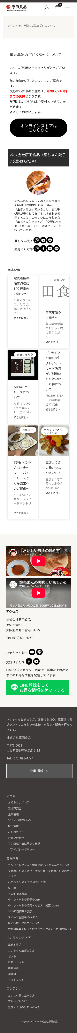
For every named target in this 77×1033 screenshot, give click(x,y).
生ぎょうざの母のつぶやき (24, 1007)
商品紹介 (12, 858)
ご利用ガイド (16, 832)
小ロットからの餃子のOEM (24, 899)
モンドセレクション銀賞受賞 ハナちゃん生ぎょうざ (39, 865)
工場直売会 (14, 808)
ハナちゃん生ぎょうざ (21, 950)
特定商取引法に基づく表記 (24, 843)
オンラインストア (18, 937)
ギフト (12, 956)
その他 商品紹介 (17, 894)
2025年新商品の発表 (20, 911)
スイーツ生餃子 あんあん (23, 917)
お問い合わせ (16, 838)
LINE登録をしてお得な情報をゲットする (42, 687)
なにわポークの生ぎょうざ (24, 923)
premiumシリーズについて (22, 392)
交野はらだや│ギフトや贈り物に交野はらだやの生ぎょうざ (40, 873)
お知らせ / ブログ (18, 802)
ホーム (12, 25)
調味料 (12, 974)
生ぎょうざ (14, 944)
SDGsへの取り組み (19, 820)
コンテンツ (14, 988)
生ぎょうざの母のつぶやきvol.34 (53, 467)
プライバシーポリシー (21, 849)
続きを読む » (21, 318)
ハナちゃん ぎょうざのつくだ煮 (27, 882)
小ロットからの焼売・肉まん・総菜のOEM (33, 905)
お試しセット (16, 962)
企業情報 (37, 770)
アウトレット (16, 980)
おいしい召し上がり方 (21, 995)
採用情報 (13, 826)
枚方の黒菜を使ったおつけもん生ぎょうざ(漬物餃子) (39, 929)
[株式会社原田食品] (22, 8)
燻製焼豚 (13, 968)
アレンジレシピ (17, 1001)
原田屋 (12, 888)
